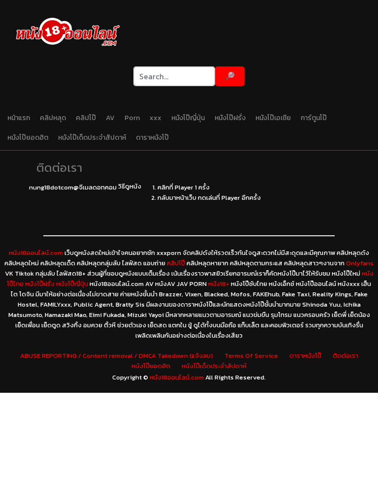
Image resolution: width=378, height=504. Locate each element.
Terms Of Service (251, 355)
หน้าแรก (18, 118)
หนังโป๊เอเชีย (273, 118)
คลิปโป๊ (86, 118)
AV (110, 118)
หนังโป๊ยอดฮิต (27, 137)
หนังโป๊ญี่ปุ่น (188, 118)
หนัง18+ (218, 283)
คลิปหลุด (53, 118)
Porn (132, 118)
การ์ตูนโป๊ (314, 118)
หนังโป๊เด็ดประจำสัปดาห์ (92, 137)
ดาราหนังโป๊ (152, 137)
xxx (155, 118)
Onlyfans (360, 263)
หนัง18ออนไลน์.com (36, 252)
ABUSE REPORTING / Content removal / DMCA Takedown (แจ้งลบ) (116, 355)
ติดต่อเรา (345, 355)
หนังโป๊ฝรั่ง (230, 118)
